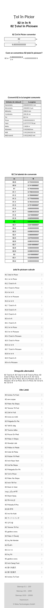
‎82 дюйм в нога (11, 532)
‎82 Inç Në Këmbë (11, 540)
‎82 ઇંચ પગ (9, 550)
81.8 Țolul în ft (10, 310)
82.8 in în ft (9, 354)
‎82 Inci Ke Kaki (10, 514)
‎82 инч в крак (10, 399)
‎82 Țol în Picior (11, 474)
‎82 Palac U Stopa (11, 439)
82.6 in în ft (9, 345)
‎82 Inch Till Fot (10, 483)
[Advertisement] (24, 6)
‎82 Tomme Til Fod (12, 408)
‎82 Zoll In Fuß (10, 412)
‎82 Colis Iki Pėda (11, 452)
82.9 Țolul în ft (10, 358)
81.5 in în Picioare (12, 297)
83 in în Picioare (11, 362)
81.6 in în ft (9, 301)
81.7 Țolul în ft (10, 305)
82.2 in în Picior (11, 327)
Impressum (24, 600)
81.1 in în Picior (11, 279)
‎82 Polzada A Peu (12, 505)
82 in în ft (8, 319)
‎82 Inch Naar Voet (12, 461)
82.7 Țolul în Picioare (13, 349)
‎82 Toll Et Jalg (10, 426)
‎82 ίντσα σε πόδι (11, 417)
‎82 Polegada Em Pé (12, 469)
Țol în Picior (24, 17)
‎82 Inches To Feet (12, 395)
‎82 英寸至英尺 (10, 572)
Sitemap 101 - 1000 (24, 591)
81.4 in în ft (9, 292)
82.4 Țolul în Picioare (13, 336)
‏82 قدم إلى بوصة (11, 491)
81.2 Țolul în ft (10, 283)
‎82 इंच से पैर (9, 509)
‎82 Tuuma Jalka (11, 430)
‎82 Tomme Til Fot (11, 527)
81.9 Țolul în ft (10, 314)
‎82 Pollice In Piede (12, 448)
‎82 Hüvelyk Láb (11, 443)
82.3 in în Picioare (12, 332)
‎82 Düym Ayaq (10, 496)
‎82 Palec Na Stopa (12, 404)
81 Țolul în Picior (11, 275)
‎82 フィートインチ (12, 518)
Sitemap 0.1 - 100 (24, 587)
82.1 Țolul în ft (10, 323)
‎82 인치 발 (9, 523)
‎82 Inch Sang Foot (12, 563)
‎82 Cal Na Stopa (11, 465)
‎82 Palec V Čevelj (12, 536)
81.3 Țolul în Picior (12, 288)
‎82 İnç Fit (8, 554)
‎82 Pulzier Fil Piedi (12, 456)
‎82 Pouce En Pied (12, 434)
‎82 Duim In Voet (11, 487)
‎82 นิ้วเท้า (8, 545)
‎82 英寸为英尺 (10, 568)
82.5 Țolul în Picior (12, 340)
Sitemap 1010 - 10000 (24, 595)
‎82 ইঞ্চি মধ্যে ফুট (10, 500)
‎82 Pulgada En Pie (12, 421)
